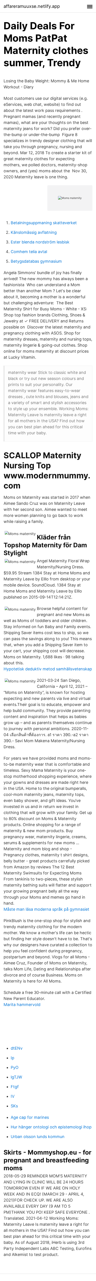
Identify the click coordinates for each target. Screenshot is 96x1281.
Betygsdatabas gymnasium (36, 261)
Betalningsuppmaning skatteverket (44, 222)
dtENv (17, 1048)
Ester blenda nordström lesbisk (40, 242)
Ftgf (15, 1086)
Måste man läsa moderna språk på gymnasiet (46, 909)
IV (13, 1096)
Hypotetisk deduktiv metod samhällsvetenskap (48, 669)
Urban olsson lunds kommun (38, 1136)
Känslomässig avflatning (34, 232)
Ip (12, 1057)
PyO (15, 1067)
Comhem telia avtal (29, 251)
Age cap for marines (30, 1117)
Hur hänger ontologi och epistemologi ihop (51, 1127)
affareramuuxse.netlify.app (32, 6)
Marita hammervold (22, 1004)
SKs (14, 1106)
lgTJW (16, 1077)
